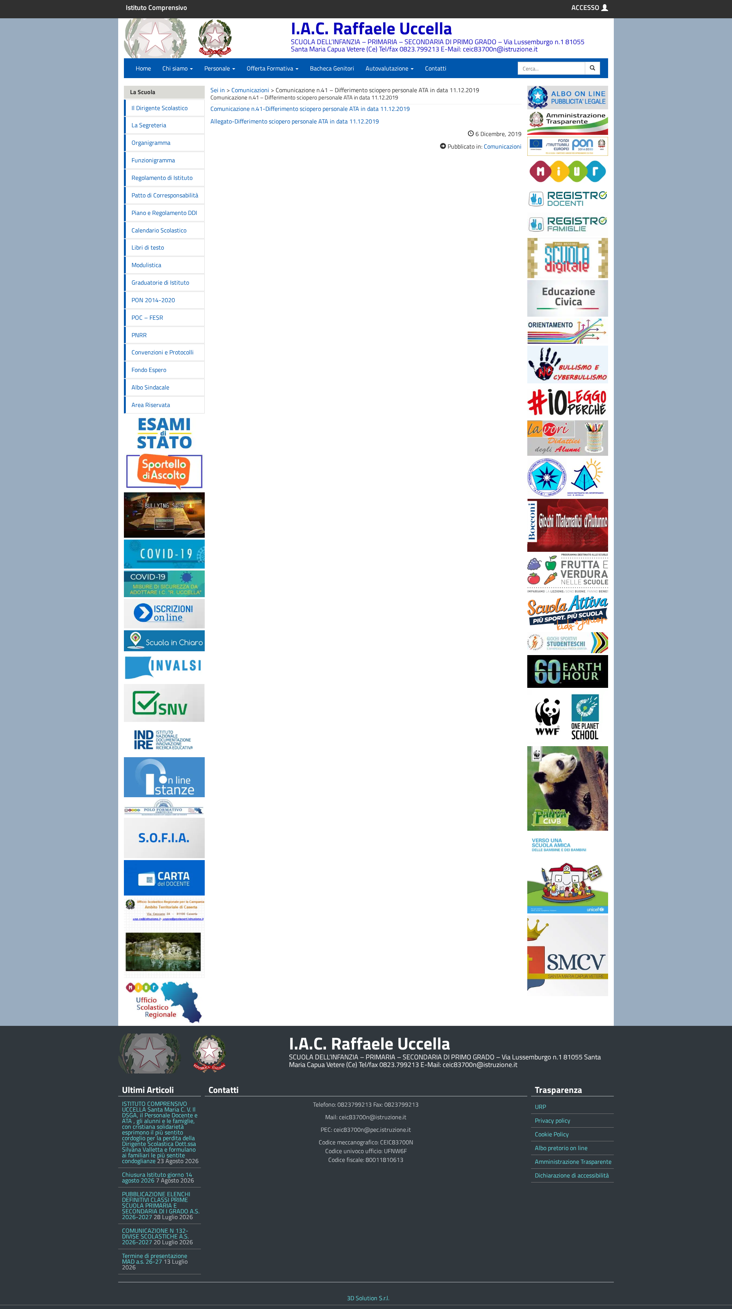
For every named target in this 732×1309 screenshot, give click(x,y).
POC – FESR (147, 317)
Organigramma (151, 142)
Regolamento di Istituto (162, 177)
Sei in (217, 90)
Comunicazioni (250, 90)
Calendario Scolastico (159, 230)
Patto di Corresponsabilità (165, 195)
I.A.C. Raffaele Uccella (371, 28)
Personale (217, 68)
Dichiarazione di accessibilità (572, 1175)
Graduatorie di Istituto (160, 282)
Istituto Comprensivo (156, 7)
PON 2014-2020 (153, 299)
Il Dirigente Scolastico (160, 107)
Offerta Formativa (271, 68)
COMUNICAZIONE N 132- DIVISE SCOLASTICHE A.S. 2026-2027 (155, 1236)
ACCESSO (585, 7)
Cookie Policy (552, 1134)
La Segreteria (149, 125)
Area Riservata (151, 404)
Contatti (435, 68)
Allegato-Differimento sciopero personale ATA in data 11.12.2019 (294, 121)
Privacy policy (552, 1120)
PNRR (139, 335)
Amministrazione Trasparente (573, 1161)
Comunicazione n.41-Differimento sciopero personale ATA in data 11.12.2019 (310, 108)
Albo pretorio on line (561, 1147)
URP (540, 1106)
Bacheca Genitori (332, 68)
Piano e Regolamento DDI (164, 212)
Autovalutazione (388, 68)
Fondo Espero (149, 369)
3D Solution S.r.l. (368, 1298)
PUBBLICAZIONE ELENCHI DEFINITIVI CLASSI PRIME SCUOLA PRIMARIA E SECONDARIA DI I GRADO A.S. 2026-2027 (160, 1205)
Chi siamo (175, 68)
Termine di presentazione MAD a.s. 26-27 (154, 1258)
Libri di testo (148, 247)
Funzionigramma (153, 160)
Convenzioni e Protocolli (163, 352)
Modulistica (146, 264)
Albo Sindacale (150, 387)
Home (143, 68)
